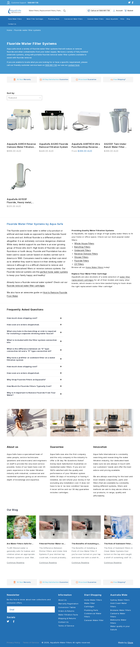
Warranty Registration (68, 604)
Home (9, 30)
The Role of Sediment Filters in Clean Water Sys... (118, 543)
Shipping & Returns (67, 618)
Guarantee (56, 446)
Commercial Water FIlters (92, 615)
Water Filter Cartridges (89, 604)
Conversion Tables (67, 607)
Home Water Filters (94, 267)
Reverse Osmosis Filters (86, 254)
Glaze (130, 642)
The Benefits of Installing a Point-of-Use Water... (85, 543)
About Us (62, 600)
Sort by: (11, 93)
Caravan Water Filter (93, 620)
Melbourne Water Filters (118, 621)
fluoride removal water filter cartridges (26, 285)
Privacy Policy (13, 642)
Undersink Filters (82, 250)
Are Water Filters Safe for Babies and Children (19, 543)
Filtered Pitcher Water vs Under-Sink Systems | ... (51, 543)
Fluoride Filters (81, 261)
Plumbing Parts (91, 610)
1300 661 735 (32, 3)
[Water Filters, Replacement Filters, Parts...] (65, 11)
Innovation (100, 446)
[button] (128, 10)
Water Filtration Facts (68, 615)
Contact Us (63, 622)
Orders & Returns (66, 611)
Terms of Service (66, 626)
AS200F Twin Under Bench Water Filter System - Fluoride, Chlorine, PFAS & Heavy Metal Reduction (117, 146)
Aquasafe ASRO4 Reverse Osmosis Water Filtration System (21, 146)
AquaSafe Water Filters (61, 642)
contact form (74, 65)
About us (12, 446)
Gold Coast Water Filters (118, 604)
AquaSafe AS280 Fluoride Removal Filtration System (53, 145)
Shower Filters (81, 257)
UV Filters (79, 264)
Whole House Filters (84, 243)
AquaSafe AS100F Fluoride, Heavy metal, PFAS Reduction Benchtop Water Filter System (21, 201)
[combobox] (47, 11)
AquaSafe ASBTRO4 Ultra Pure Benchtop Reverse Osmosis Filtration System (86, 146)
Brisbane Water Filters (120, 610)
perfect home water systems (54, 272)
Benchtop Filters (82, 247)
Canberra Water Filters (117, 615)
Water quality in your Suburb (120, 627)
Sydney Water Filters (119, 600)
